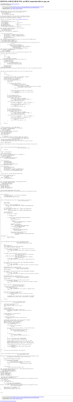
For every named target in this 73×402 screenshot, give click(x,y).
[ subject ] (17, 8)
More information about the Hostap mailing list (8, 401)
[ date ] (11, 8)
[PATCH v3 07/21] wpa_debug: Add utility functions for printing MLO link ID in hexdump (28, 6)
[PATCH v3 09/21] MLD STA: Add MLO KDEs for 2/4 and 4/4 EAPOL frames (25, 7)
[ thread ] (14, 8)
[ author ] (20, 8)
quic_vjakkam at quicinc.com (22, 19)
